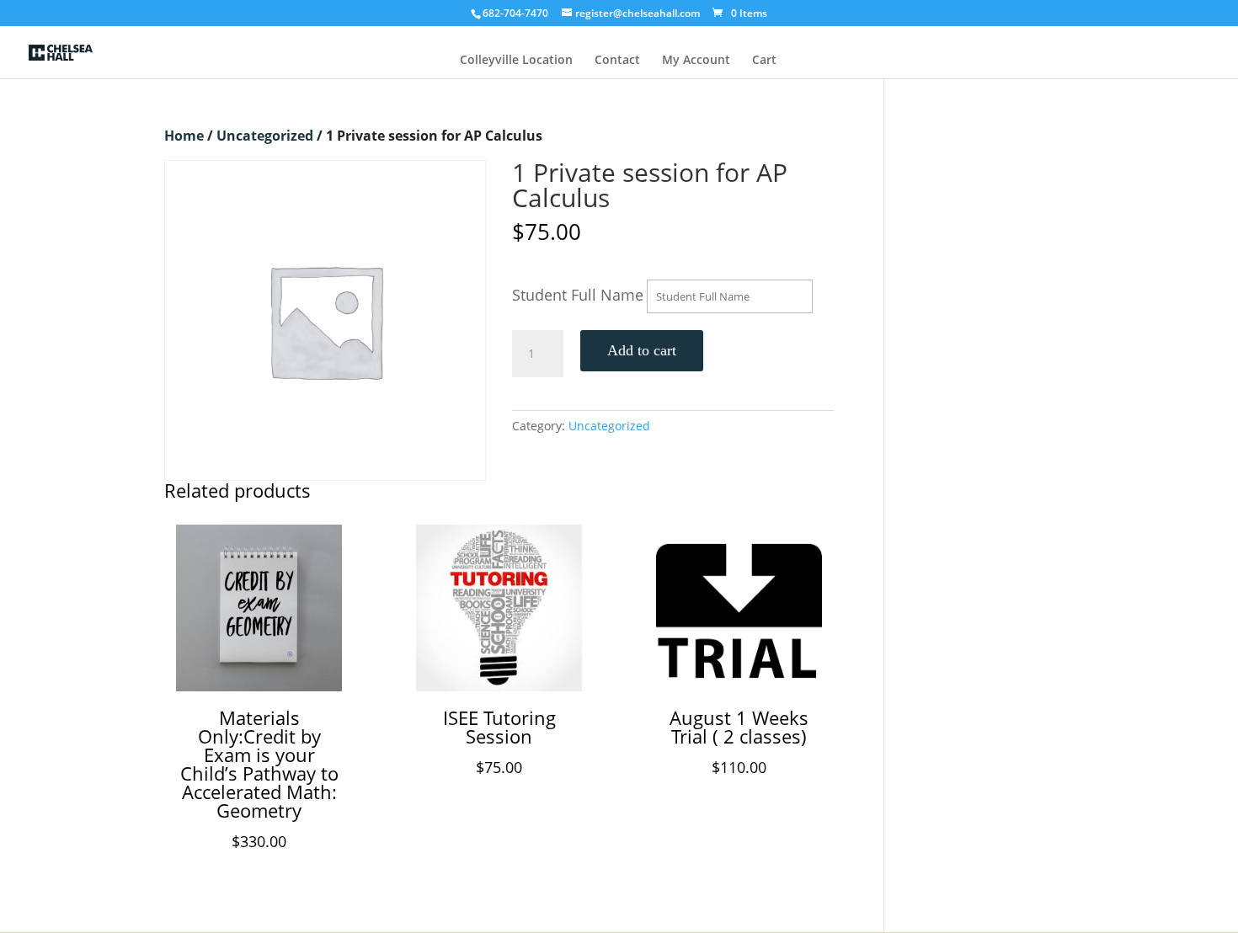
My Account (696, 60)
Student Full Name (577, 295)
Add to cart (641, 350)
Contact (617, 60)
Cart (764, 60)
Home (184, 135)
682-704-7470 (515, 13)
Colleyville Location (516, 60)
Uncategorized (264, 135)
